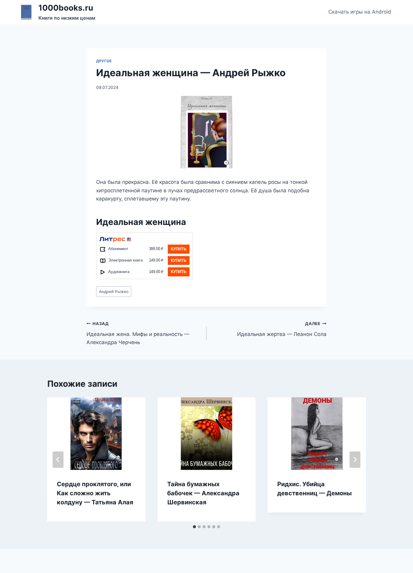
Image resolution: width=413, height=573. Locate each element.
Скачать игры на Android (359, 12)
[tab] (194, 526)
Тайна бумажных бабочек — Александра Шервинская (203, 493)
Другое (104, 61)
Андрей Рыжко (113, 291)
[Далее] (355, 459)
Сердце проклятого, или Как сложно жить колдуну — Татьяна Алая (95, 493)
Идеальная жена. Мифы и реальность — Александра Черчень (137, 333)
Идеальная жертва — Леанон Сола (282, 329)
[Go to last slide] (58, 459)
